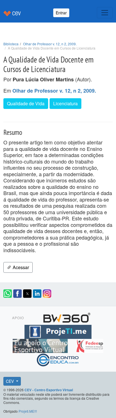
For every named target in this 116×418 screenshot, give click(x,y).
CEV (10, 381)
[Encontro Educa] (58, 359)
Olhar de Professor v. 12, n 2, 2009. (50, 43)
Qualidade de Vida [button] (25, 103)
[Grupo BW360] (67, 316)
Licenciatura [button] (65, 103)
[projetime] (58, 330)
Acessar (20, 267)
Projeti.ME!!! (28, 411)
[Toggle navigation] (105, 12)
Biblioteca (11, 43)
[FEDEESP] (89, 344)
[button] (7, 293)
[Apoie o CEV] (41, 344)
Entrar (61, 12)
